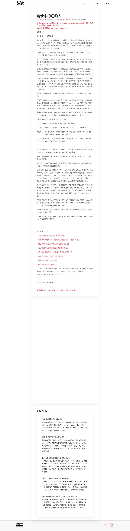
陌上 (70, 20)
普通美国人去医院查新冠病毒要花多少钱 (52, 248)
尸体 (73, 20)
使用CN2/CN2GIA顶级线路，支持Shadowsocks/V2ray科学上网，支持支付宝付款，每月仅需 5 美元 (65, 24)
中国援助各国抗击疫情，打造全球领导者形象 (59, 496)
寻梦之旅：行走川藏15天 (47, 260)
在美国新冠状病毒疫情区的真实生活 (51, 236)
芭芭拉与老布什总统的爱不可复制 (50, 256)
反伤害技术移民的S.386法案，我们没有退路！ (54, 252)
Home (85, 4)
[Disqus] (65, 329)
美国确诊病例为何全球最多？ (53, 437)
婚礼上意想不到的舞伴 (46, 265)
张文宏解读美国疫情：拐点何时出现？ (57, 458)
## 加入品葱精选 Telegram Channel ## (52, 28)
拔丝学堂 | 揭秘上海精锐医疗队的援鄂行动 (53, 244)
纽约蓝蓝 (41, 20)
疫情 (67, 20)
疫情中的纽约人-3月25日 (52, 419)
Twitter (108, 4)
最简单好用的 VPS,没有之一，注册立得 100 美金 (56, 290)
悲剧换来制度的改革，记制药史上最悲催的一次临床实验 (58, 240)
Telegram (100, 4)
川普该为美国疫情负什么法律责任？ (56, 478)
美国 (64, 20)
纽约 (61, 20)
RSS (92, 4)
